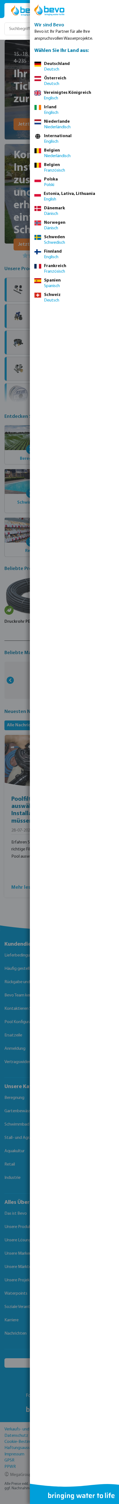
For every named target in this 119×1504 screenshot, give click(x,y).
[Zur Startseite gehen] (25, 10)
